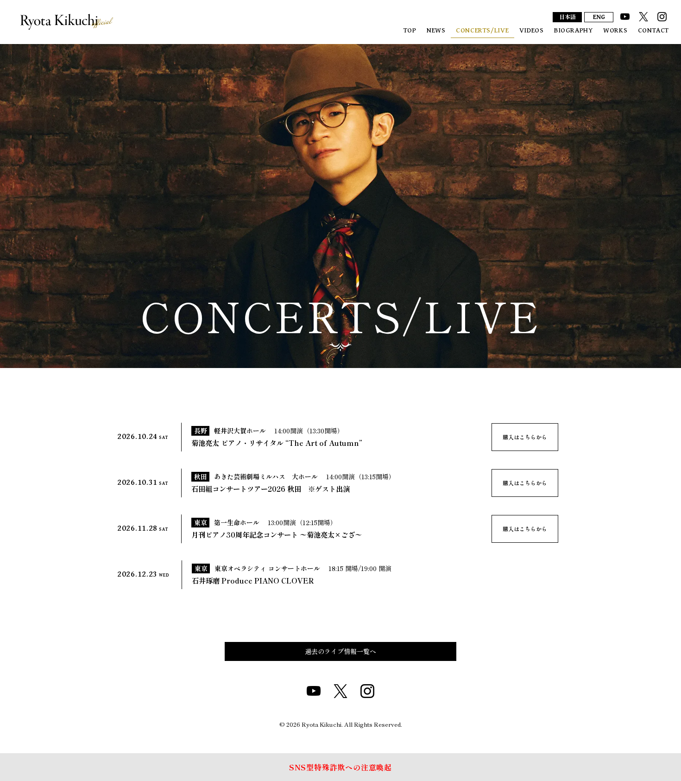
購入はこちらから (525, 437)
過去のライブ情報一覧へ (340, 651)
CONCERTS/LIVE (482, 30)
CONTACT (653, 30)
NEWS (436, 30)
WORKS (615, 30)
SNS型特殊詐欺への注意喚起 (340, 767)
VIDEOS (531, 30)
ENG (599, 17)
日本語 (567, 17)
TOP (410, 30)
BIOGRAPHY (573, 30)
